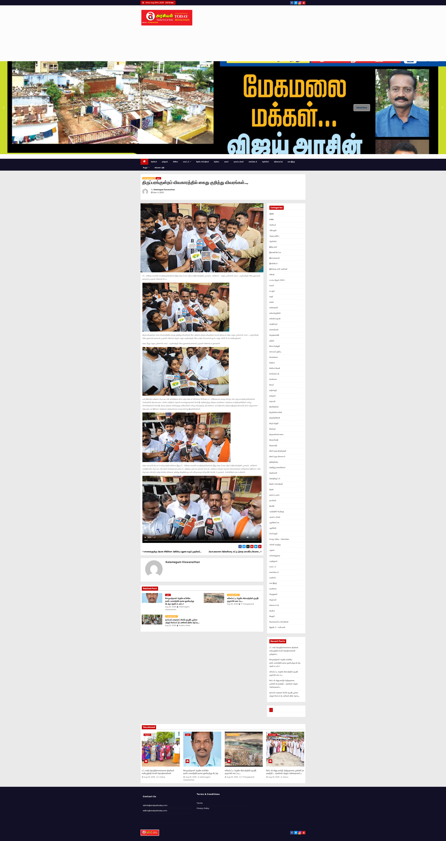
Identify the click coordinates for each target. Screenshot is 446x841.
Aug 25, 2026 (170, 607)
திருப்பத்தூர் (274, 423)
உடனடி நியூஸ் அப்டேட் (148, 178)
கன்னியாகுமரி (274, 318)
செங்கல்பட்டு (274, 373)
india (271, 219)
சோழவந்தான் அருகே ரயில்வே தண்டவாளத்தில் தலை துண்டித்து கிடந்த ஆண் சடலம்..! (179, 601)
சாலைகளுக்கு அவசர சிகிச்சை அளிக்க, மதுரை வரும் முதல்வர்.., (172, 551)
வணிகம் (272, 577)
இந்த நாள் (273, 247)
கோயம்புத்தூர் (274, 346)
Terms (200, 803)
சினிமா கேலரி (274, 368)
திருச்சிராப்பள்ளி (275, 412)
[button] (3, 108)
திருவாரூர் (273, 445)
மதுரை (158, 178)
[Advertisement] (223, 44)
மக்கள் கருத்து (275, 544)
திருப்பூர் (272, 428)
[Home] (144, 162)
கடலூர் (272, 291)
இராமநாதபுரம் (274, 258)
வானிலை (273, 588)
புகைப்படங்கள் (239, 161)
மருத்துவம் (273, 561)
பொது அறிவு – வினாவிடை (279, 539)
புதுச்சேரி (272, 528)
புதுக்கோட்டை (274, 522)
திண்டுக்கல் (274, 406)
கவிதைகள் (273, 307)
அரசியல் (154, 161)
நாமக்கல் (272, 500)
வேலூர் (272, 616)
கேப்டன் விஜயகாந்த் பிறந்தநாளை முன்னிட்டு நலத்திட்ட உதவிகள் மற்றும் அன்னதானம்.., (283, 683)
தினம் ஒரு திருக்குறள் (277, 451)
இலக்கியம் (273, 263)
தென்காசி (273, 473)
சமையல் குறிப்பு (275, 351)
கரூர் (271, 296)
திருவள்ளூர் (273, 439)
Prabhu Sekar (184, 625)
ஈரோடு (271, 274)
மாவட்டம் (186, 161)
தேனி (271, 489)
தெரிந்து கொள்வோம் (277, 467)
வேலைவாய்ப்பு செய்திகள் (279, 621)
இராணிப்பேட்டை (275, 252)
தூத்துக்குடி (273, 462)
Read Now (362, 107)
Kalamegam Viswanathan (164, 190)
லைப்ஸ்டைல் (253, 161)
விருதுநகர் (273, 594)
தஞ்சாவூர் (273, 390)
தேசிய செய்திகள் (202, 161)
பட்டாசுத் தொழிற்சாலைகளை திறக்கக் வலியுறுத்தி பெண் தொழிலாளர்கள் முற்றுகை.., (283, 650)
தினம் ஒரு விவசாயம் (277, 456)
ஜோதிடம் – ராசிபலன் (277, 627)
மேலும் (145, 167)
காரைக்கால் (274, 329)
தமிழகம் (165, 161)
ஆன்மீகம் (265, 161)
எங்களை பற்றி (159, 167)
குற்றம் (271, 340)
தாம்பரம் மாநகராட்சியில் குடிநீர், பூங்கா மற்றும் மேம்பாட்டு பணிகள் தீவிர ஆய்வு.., (182, 621)
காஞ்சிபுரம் (273, 324)
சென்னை (273, 379)
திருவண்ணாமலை (276, 434)
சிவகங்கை (273, 357)
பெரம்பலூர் (273, 533)
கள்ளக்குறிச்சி (275, 313)
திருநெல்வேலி (274, 417)
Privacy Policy (203, 808)
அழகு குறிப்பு (274, 236)
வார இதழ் (291, 161)
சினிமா (175, 161)
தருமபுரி (272, 401)
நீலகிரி (271, 506)
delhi (271, 214)
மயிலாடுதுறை (274, 555)
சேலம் (271, 384)
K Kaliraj (161, 777)
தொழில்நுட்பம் (274, 478)
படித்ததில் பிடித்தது (276, 511)
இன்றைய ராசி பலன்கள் (278, 269)
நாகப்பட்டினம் (274, 495)
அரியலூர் (273, 230)
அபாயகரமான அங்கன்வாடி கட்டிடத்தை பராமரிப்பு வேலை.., (234, 551)
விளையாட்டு (278, 161)
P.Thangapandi (247, 604)
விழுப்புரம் (273, 599)
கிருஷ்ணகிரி (274, 335)
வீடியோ (216, 161)
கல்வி (271, 302)
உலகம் (226, 161)
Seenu (285, 777)
